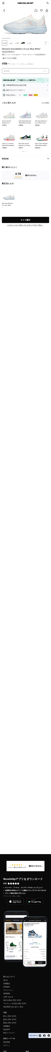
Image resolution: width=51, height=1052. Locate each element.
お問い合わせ (8, 997)
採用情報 (6, 993)
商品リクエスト (9, 1033)
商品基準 (6, 1029)
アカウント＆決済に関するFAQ (14, 1003)
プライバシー (8, 990)
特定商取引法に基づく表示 (13, 1007)
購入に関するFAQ (9, 1016)
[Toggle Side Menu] (3, 3)
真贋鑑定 (6, 983)
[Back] (4, 10)
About (5, 980)
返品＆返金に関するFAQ (12, 1000)
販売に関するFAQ (9, 1019)
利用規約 (6, 987)
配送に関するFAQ (9, 1023)
